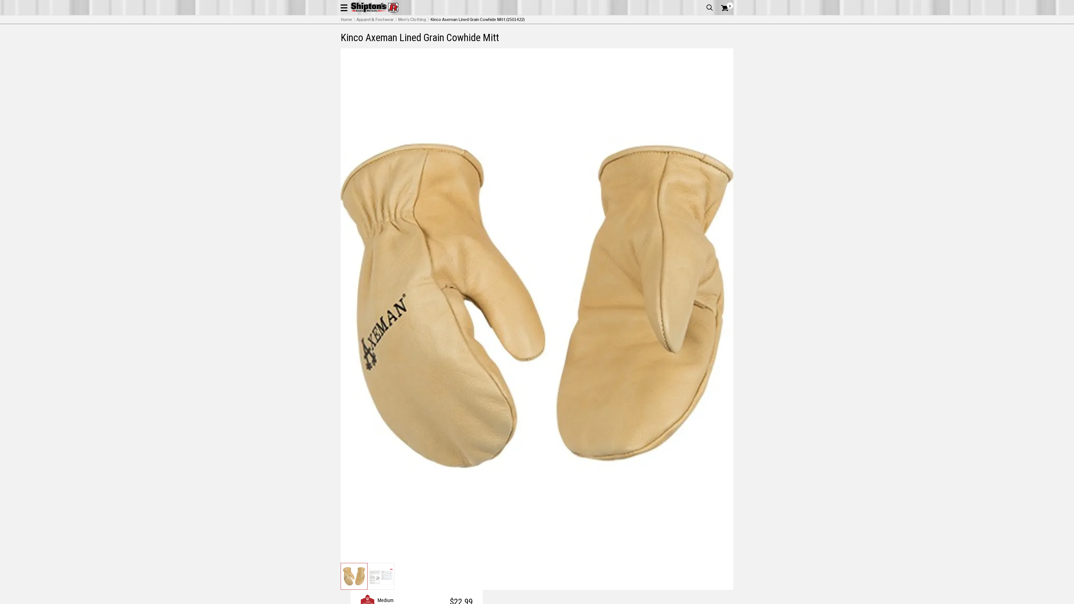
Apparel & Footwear (375, 19)
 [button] (709, 7)
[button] (344, 7)
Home (346, 19)
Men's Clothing (412, 19)
